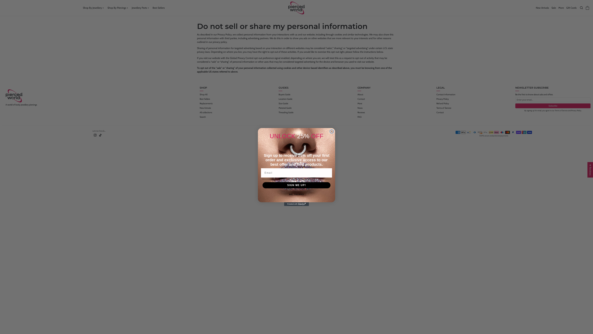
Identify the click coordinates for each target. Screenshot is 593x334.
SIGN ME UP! (296, 185)
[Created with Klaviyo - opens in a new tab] (296, 204)
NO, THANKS (296, 194)
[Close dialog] (332, 131)
